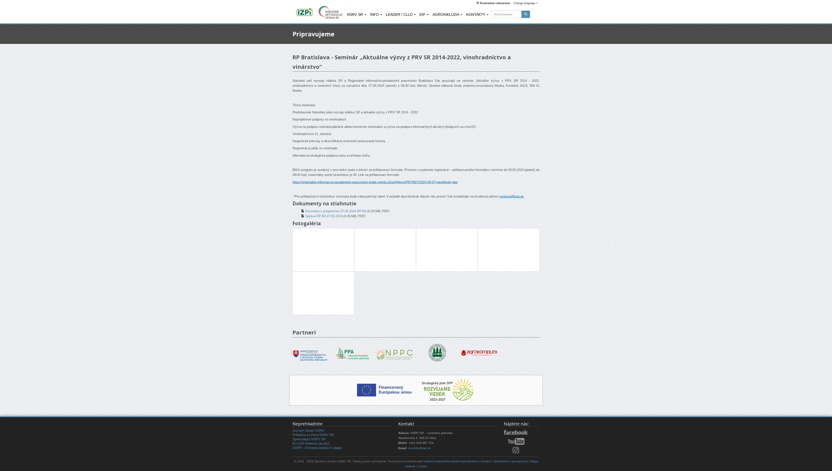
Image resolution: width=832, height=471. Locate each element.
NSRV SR (355, 14)
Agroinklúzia (446, 14)
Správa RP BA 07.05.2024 (323, 216)
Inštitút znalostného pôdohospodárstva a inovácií (457, 461)
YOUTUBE (516, 441)
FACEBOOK (516, 432)
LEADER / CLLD (400, 14)
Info (375, 14)
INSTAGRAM (516, 450)
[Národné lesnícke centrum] (437, 352)
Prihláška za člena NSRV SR (313, 435)
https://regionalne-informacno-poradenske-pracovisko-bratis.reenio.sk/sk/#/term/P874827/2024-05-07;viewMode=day (375, 182)
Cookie (422, 466)
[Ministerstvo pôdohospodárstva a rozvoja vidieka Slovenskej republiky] (310, 352)
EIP (422, 14)
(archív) (323, 443)
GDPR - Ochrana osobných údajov (317, 448)
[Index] (305, 12)
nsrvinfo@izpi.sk (419, 448)
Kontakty (476, 14)
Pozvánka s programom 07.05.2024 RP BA (335, 211)
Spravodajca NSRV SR (309, 439)
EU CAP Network (304, 443)
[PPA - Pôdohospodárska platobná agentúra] (352, 352)
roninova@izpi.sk (511, 196)
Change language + (526, 3)
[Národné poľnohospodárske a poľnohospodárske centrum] (395, 351)
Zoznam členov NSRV (308, 430)
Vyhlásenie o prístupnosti (511, 461)
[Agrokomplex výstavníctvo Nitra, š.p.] (479, 349)
